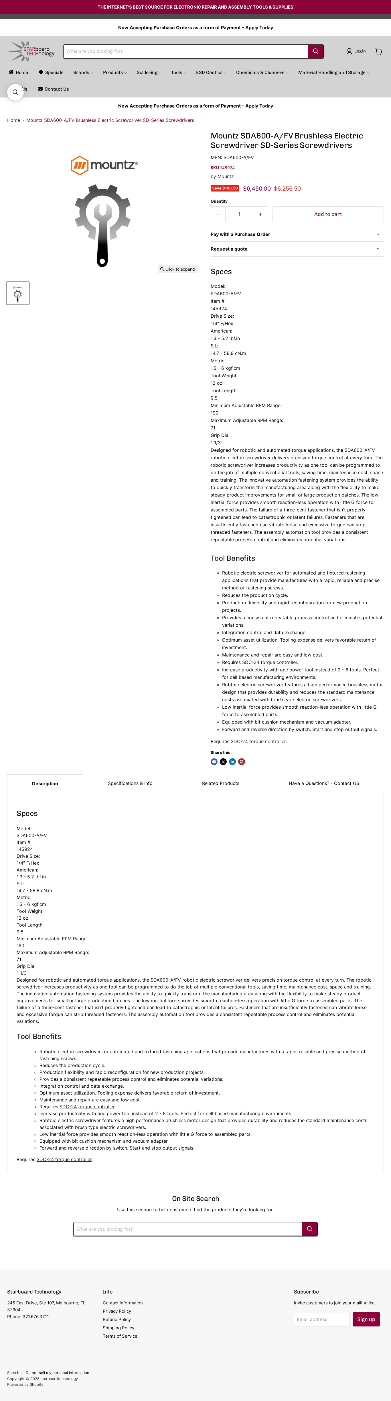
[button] (15, 92)
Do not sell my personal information (57, 1372)
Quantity (219, 201)
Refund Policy (117, 1319)
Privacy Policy (117, 1311)
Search (13, 1372)
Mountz (226, 176)
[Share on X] (223, 761)
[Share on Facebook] (214, 761)
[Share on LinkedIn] (232, 761)
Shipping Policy (118, 1327)
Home (13, 120)
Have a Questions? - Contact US (324, 783)
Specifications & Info (130, 783)
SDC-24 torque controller (269, 662)
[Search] (315, 51)
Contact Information (123, 1303)
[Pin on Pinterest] (241, 761)
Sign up (366, 1319)
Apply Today (259, 27)
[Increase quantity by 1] (260, 214)
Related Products (220, 783)
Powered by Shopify (25, 1384)
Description (45, 783)
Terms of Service (120, 1336)
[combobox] (186, 51)
